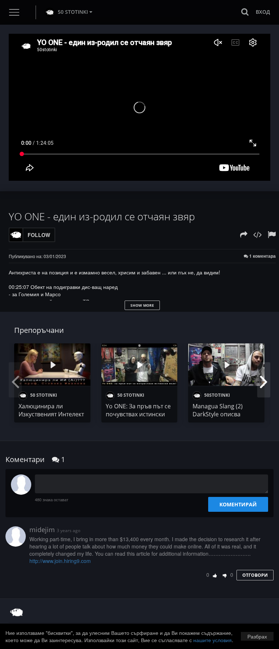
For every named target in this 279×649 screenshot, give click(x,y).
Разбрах (257, 636)
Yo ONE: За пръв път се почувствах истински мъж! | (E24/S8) (138, 414)
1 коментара (262, 256)
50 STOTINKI (72, 11)
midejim (42, 529)
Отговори (255, 575)
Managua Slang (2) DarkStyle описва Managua (218, 414)
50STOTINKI (216, 395)
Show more (142, 305)
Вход (263, 11)
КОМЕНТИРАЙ (238, 504)
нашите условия (212, 640)
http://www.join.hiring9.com (60, 560)
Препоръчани (39, 330)
